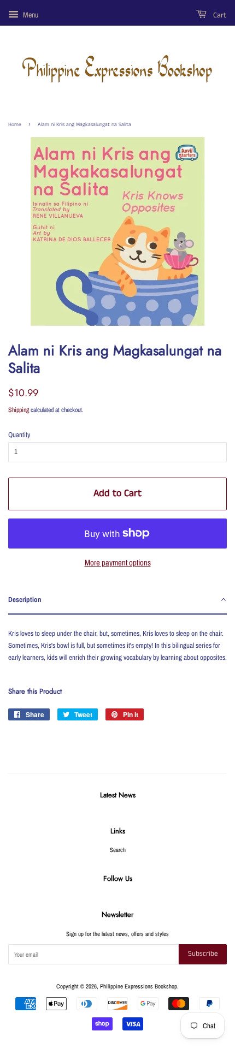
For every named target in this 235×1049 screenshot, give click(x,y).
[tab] (117, 600)
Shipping (18, 410)
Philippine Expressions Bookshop (138, 986)
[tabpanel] (117, 642)
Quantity (19, 434)
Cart (219, 15)
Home (14, 124)
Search (118, 850)
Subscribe (203, 954)
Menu (29, 15)
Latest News (118, 795)
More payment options (118, 562)
